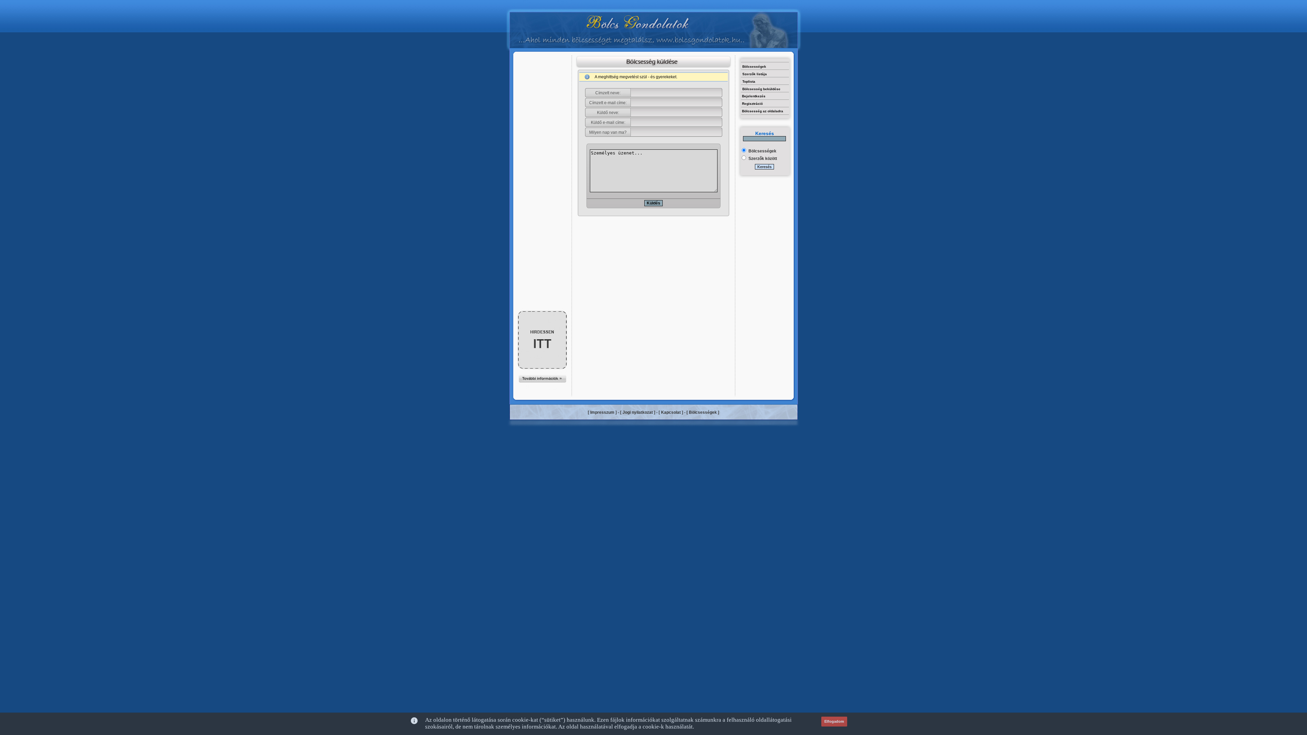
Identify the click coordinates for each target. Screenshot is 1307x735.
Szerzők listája (754, 74)
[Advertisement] (542, 70)
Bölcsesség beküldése (761, 89)
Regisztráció (752, 103)
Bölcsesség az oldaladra (762, 111)
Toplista (748, 81)
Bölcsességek (754, 66)
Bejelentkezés (753, 96)
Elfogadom (834, 721)
